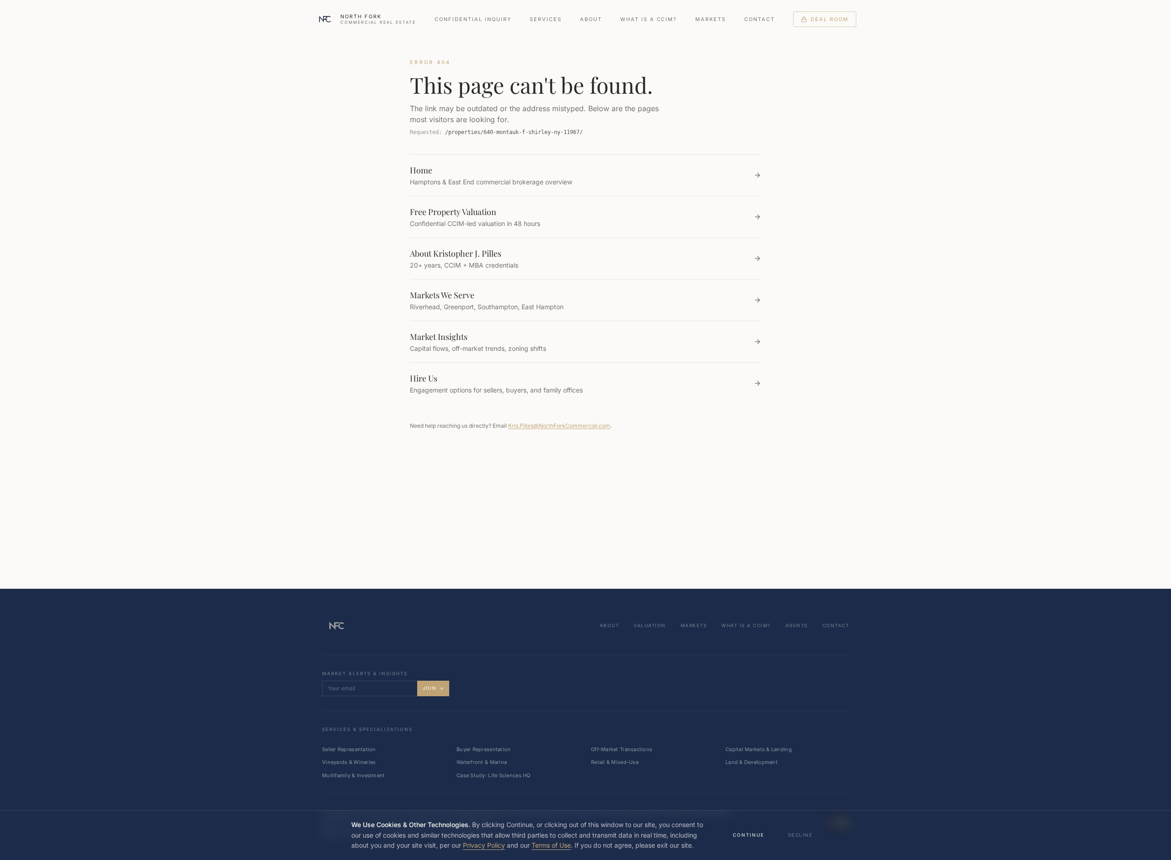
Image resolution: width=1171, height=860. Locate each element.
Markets (710, 19)
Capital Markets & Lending (758, 749)
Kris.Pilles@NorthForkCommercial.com (559, 425)
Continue (748, 835)
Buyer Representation (484, 749)
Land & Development (751, 762)
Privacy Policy (484, 845)
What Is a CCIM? (648, 19)
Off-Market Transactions (621, 749)
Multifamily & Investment (353, 775)
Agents (796, 625)
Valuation (650, 625)
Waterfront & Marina (482, 762)
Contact (759, 19)
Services (546, 19)
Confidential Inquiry (473, 19)
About (591, 19)
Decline (800, 835)
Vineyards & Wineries (349, 762)
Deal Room (830, 19)
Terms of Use (551, 845)
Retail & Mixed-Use (615, 762)
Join (429, 688)
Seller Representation (349, 749)
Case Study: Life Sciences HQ (494, 775)
